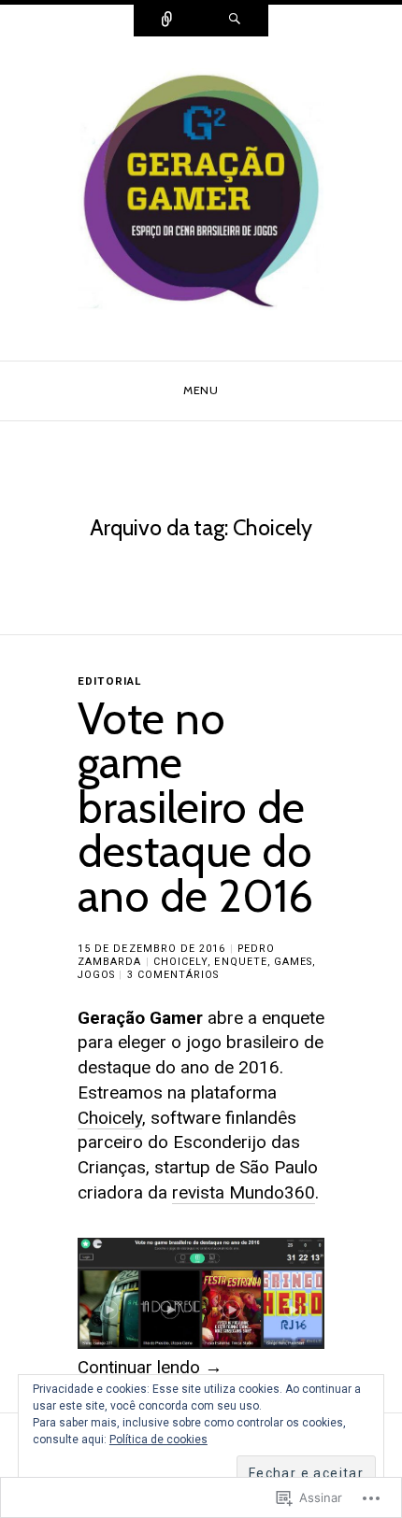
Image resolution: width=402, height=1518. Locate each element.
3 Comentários (173, 975)
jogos (96, 975)
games (293, 962)
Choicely (180, 962)
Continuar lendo (150, 1367)
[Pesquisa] (234, 20)
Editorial (109, 681)
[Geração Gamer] (201, 197)
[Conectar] (167, 20)
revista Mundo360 (243, 1192)
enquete (240, 962)
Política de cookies (158, 1439)
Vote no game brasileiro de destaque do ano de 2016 (195, 807)
